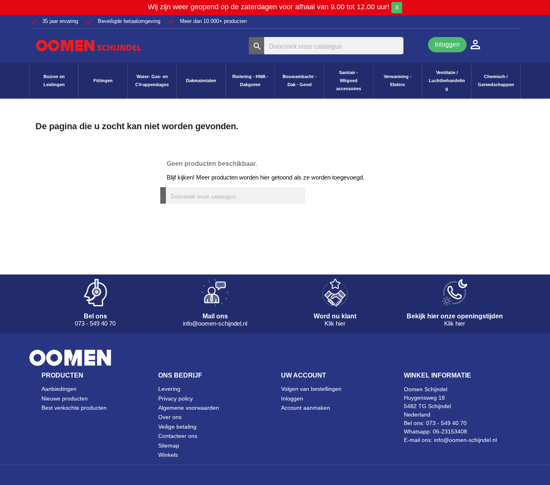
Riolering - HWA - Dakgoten (250, 80)
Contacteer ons (177, 436)
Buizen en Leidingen (54, 80)
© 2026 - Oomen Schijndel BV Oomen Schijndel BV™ (106, 474)
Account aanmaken (305, 408)
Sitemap (168, 445)
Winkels (168, 455)
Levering (169, 389)
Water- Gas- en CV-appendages (152, 80)
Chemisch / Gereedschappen (496, 80)
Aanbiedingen (59, 389)
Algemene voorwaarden (188, 408)
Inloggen (447, 44)
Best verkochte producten (74, 408)
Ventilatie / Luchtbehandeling (447, 80)
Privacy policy (175, 398)
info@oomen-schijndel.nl (465, 440)
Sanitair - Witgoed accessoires (348, 80)
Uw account (303, 375)
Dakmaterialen (201, 80)
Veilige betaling (177, 426)
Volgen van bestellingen (311, 389)
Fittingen (103, 80)
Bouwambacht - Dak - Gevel (299, 80)
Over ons (170, 417)
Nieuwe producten (64, 398)
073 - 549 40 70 (446, 423)
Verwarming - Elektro (397, 80)
